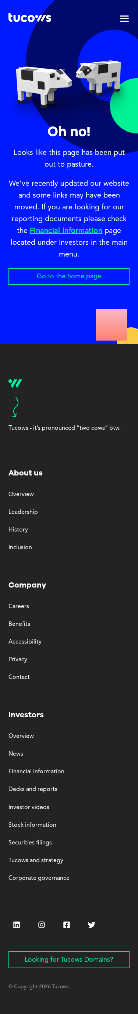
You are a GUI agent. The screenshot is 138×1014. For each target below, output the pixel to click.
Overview (21, 495)
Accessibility (25, 642)
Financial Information (66, 231)
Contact (19, 677)
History (18, 530)
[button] (124, 19)
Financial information (36, 772)
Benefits (19, 624)
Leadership (23, 512)
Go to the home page (69, 276)
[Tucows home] (29, 19)
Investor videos (28, 808)
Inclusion (20, 548)
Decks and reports (32, 789)
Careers (18, 607)
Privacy (17, 660)
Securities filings (30, 843)
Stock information (32, 825)
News (15, 754)
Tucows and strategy (35, 861)
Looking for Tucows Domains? (69, 959)
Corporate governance (39, 878)
